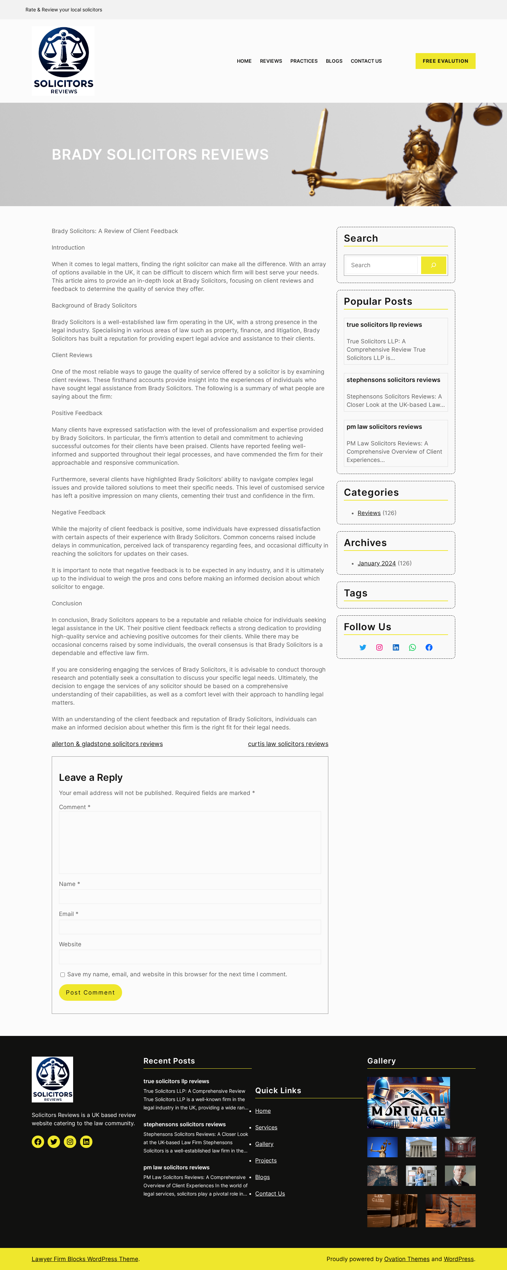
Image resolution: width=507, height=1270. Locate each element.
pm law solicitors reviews (384, 426)
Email (69, 913)
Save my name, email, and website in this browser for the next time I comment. (177, 974)
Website (70, 944)
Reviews (369, 513)
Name (69, 883)
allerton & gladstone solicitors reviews (107, 743)
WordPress (459, 1259)
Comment (75, 807)
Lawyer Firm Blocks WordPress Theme (85, 1259)
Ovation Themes (407, 1259)
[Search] (433, 265)
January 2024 (377, 563)
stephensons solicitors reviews (393, 379)
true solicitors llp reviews (384, 324)
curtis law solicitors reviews (288, 743)
